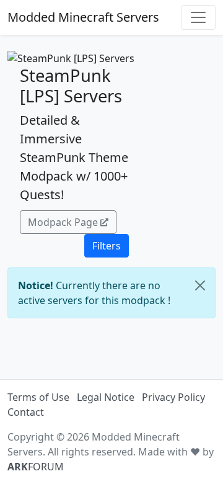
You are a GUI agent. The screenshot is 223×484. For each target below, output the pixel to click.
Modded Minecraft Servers (83, 17)
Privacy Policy (173, 397)
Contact (25, 412)
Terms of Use (38, 397)
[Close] (200, 285)
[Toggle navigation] (198, 17)
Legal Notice (105, 397)
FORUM (35, 466)
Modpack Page (63, 222)
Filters (106, 246)
